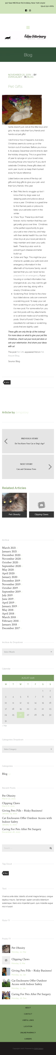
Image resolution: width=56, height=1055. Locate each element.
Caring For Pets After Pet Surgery (21, 829)
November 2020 (11, 559)
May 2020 (8, 570)
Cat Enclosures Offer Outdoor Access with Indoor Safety (27, 820)
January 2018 (9, 625)
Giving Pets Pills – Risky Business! (22, 811)
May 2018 (7, 610)
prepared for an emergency (26, 275)
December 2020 (11, 555)
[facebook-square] (26, 10)
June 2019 (7, 599)
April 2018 (8, 614)
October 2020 (10, 562)
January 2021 (9, 551)
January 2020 (9, 577)
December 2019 (11, 581)
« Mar (4, 726)
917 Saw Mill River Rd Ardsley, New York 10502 (25, 3)
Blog (30, 77)
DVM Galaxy (38, 1048)
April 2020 (8, 573)
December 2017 (11, 628)
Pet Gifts (20, 352)
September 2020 (11, 566)
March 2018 (9, 617)
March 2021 (9, 548)
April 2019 (8, 603)
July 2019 (7, 595)
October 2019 (10, 588)
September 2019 (11, 592)
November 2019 (11, 584)
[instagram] (30, 10)
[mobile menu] (28, 27)
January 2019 (9, 606)
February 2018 (10, 621)
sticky (7, 382)
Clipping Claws (11, 803)
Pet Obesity (8, 796)
